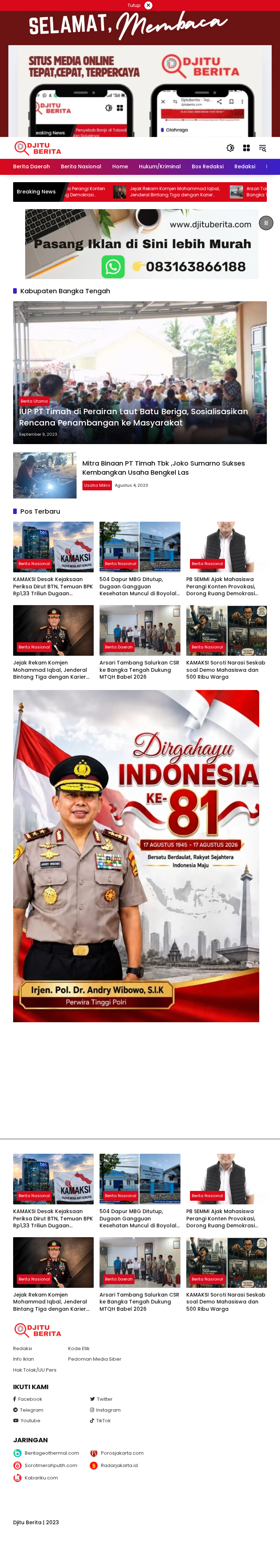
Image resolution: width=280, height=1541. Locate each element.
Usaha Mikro (97, 485)
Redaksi (22, 1348)
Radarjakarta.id (119, 1465)
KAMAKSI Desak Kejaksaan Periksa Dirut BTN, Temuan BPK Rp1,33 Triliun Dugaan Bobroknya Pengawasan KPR (53, 586)
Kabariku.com (41, 1477)
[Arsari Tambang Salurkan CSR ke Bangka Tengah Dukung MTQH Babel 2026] (196, 192)
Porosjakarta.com (122, 1453)
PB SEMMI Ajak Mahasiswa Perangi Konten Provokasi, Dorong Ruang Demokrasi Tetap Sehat (220, 586)
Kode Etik (79, 1348)
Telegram (31, 1410)
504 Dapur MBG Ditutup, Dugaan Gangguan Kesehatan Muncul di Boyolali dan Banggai (139, 586)
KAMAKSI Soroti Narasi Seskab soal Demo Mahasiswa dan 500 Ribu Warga (225, 670)
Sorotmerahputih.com (51, 1465)
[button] (230, 148)
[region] (140, 244)
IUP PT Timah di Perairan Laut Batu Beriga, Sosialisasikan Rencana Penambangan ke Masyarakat (133, 417)
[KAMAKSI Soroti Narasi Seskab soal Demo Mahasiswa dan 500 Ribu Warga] (226, 630)
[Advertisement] (140, 1081)
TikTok (103, 1420)
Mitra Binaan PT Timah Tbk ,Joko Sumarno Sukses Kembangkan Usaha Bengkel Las (163, 468)
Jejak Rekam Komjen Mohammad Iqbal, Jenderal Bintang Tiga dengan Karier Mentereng (134, 192)
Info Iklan (23, 1359)
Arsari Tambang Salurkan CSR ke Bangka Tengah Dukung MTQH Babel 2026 (139, 670)
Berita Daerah (119, 647)
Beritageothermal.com (52, 1453)
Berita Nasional (34, 563)
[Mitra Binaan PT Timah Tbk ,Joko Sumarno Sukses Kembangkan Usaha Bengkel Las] (45, 475)
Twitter (105, 1399)
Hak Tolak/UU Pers (35, 1369)
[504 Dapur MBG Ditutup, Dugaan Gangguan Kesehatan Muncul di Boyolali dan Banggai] (140, 547)
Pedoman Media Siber (94, 1359)
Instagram (108, 1410)
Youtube (30, 1420)
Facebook (30, 1399)
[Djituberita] (39, 147)
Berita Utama (34, 401)
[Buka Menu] (246, 148)
